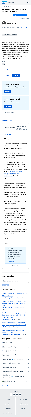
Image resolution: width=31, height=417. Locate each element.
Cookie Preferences (7, 413)
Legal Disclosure (23, 404)
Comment (16, 75)
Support (23, 408)
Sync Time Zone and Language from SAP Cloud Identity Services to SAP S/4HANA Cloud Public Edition (14, 315)
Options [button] (28, 15)
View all (4, 385)
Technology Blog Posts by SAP (12, 298)
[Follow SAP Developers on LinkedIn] (20, 394)
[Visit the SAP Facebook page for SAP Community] (11, 394)
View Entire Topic (7, 120)
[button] (21, 27)
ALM (4, 64)
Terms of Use (23, 399)
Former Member (12, 23)
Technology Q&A (7, 6)
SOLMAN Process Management (10, 34)
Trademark (8, 408)
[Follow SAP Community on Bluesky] (14, 394)
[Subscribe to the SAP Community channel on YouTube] (17, 394)
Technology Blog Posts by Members (14, 307)
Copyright (7, 404)
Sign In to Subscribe (20, 15)
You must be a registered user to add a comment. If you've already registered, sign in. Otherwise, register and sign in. (15, 253)
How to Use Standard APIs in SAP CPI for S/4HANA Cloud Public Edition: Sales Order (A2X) (14, 304)
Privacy (8, 399)
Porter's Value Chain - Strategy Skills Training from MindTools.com (13, 174)
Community (11, 2)
